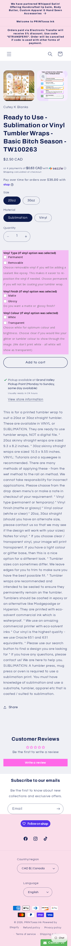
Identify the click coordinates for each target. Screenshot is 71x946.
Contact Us (55, 942)
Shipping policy (49, 934)
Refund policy (31, 927)
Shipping (8, 172)
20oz (12, 200)
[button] (9, 54)
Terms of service (26, 934)
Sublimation (18, 217)
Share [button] (13, 707)
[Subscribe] (58, 809)
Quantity (9, 227)
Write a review (35, 762)
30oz (31, 200)
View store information (25, 399)
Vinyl (43, 217)
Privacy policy (53, 927)
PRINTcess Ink (33, 922)
